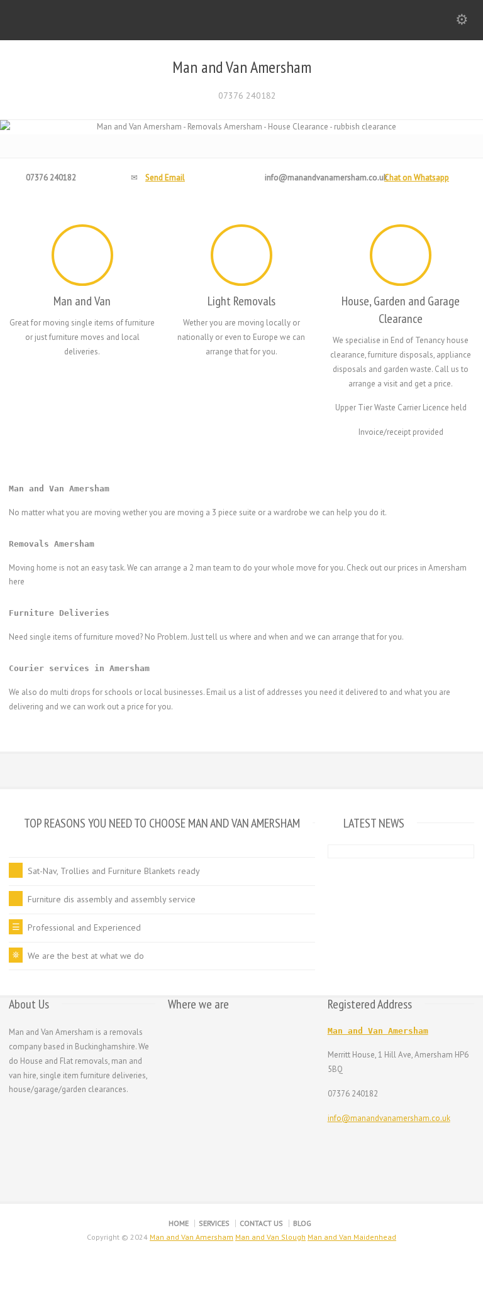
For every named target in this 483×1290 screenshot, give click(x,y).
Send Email (165, 177)
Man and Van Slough (270, 1237)
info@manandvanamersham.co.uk (389, 1118)
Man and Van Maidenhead (352, 1237)
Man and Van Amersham (241, 67)
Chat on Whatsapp (416, 177)
